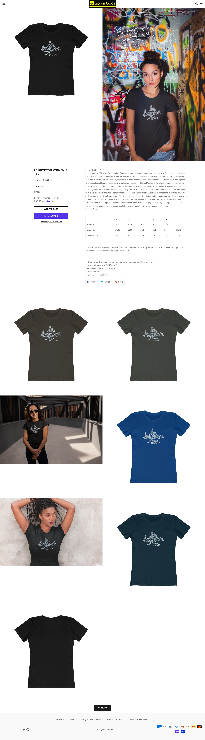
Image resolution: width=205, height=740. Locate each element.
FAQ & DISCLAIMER (91, 719)
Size (38, 186)
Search (60, 719)
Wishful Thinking (139, 719)
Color (38, 180)
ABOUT (73, 719)
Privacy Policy (115, 719)
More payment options (51, 222)
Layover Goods (106, 729)
